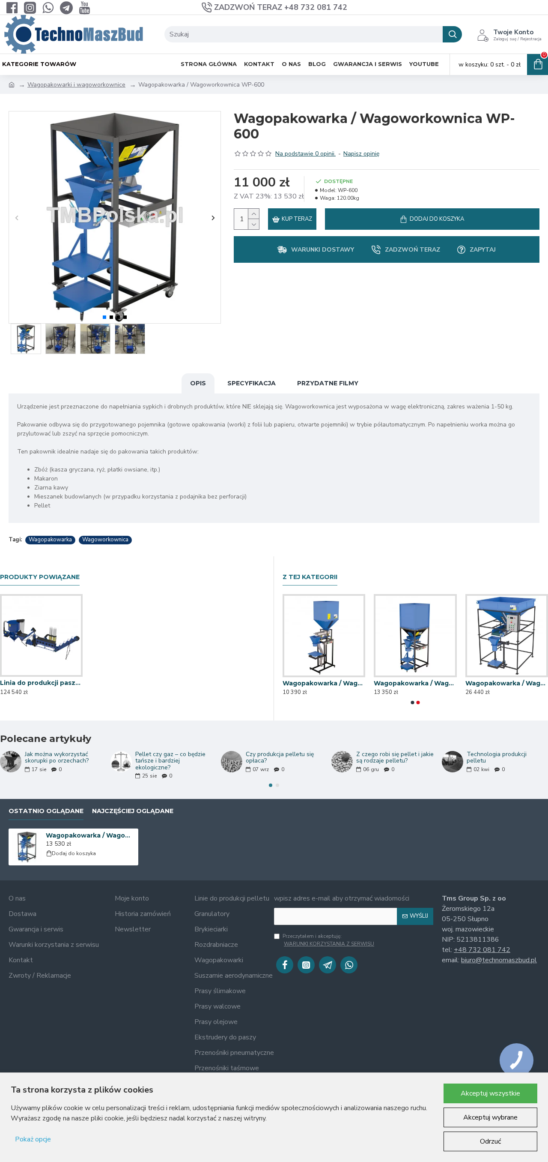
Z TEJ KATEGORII (310, 577)
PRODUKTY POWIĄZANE (40, 577)
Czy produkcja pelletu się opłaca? (280, 757)
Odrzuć (490, 1141)
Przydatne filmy (327, 383)
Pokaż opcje (33, 1139)
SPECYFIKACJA (251, 383)
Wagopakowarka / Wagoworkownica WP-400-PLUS (324, 683)
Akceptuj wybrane (490, 1117)
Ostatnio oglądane (46, 811)
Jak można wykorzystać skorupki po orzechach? (57, 757)
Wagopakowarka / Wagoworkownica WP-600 (90, 835)
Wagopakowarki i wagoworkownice (76, 85)
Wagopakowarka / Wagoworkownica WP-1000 (506, 683)
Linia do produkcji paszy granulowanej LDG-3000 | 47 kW (41, 683)
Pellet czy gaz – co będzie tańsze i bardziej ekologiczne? (170, 761)
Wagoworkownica (105, 539)
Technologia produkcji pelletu (497, 757)
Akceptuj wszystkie (490, 1093)
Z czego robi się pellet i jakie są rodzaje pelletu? (395, 757)
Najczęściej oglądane (132, 811)
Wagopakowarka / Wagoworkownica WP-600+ (415, 683)
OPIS (198, 383)
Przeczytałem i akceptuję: (328, 940)
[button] (16, 217)
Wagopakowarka (50, 539)
